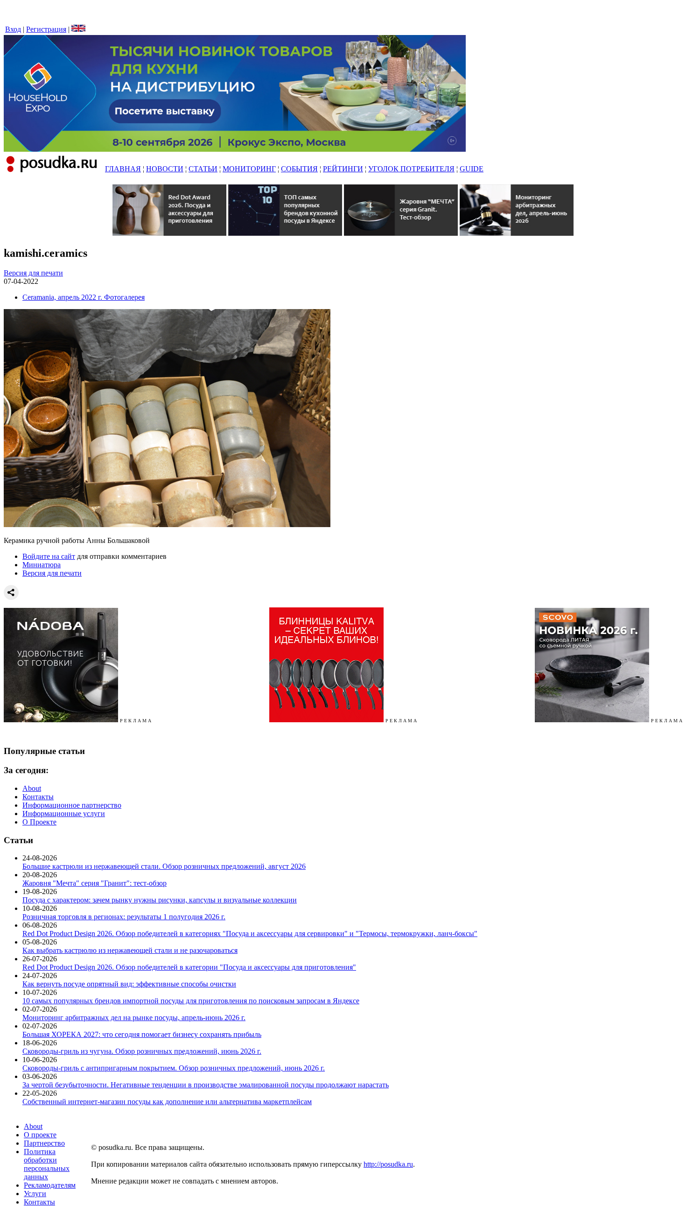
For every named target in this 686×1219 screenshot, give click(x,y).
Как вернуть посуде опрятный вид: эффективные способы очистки (129, 984)
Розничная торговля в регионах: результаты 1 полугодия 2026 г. (123, 917)
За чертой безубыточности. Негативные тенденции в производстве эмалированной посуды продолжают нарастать (205, 1085)
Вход (13, 29)
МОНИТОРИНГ (249, 169)
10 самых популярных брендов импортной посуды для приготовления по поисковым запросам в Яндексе (190, 1001)
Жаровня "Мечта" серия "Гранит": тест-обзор (94, 883)
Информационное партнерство (71, 805)
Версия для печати (33, 273)
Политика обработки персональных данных (47, 1164)
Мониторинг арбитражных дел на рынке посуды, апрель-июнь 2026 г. (133, 1018)
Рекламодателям (50, 1185)
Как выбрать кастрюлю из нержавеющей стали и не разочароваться (130, 950)
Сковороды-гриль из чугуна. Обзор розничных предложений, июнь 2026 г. (141, 1051)
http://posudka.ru (388, 1164)
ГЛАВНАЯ (123, 169)
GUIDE (471, 169)
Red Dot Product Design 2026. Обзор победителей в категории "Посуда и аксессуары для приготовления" (189, 967)
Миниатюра (41, 565)
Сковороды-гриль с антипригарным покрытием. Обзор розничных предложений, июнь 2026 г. (173, 1068)
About (31, 788)
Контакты (38, 797)
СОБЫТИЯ (299, 169)
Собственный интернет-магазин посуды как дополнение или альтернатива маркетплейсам (167, 1102)
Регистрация (46, 29)
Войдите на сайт (48, 556)
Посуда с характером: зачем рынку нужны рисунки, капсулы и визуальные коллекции (159, 900)
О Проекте (39, 822)
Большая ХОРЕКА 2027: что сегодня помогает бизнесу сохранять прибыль (141, 1034)
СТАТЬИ (203, 169)
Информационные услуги (63, 813)
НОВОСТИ (164, 169)
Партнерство (44, 1143)
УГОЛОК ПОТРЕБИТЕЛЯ (411, 169)
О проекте (40, 1135)
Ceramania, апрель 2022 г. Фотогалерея (83, 297)
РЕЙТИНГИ (343, 169)
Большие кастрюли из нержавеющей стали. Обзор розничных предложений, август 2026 (164, 866)
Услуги (35, 1194)
